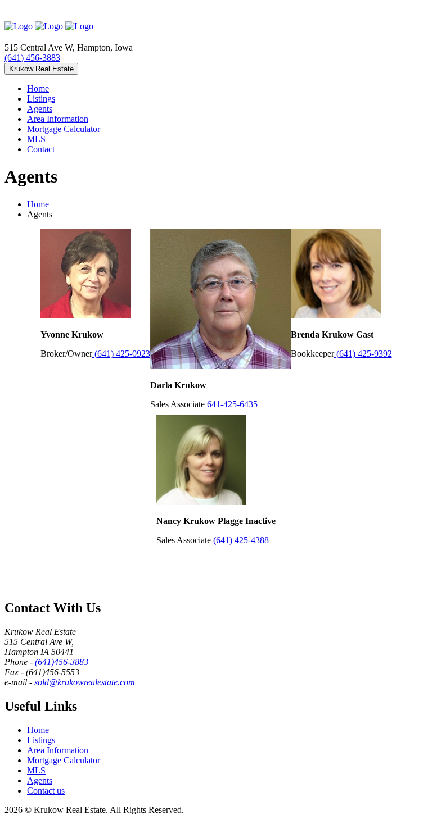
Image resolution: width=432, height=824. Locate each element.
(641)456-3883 (61, 662)
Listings (41, 98)
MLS (36, 139)
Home (38, 88)
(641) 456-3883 (32, 57)
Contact (41, 149)
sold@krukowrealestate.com (84, 682)
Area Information (57, 119)
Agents (39, 108)
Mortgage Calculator (63, 129)
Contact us (46, 790)
